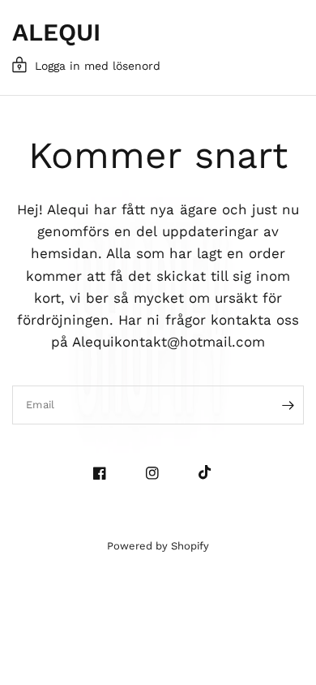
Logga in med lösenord (97, 65)
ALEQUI (56, 32)
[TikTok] (211, 472)
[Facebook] (105, 473)
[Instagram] (158, 473)
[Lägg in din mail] (287, 405)
